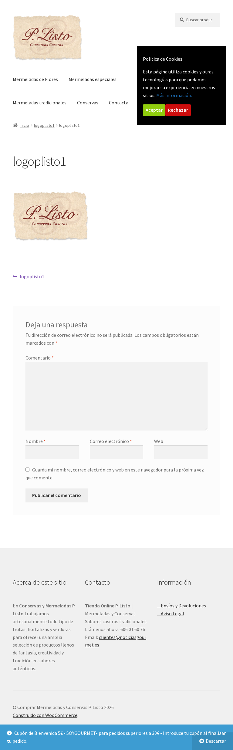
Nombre (35, 441)
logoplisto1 (44, 125)
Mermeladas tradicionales (39, 103)
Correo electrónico (111, 441)
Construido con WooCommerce (45, 715)
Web (158, 441)
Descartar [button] (216, 741)
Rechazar (178, 110)
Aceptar (154, 110)
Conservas (87, 103)
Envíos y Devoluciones (181, 606)
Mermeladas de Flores (35, 79)
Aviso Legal (170, 613)
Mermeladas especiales (92, 79)
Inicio (24, 125)
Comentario (39, 358)
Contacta (118, 103)
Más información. (174, 95)
